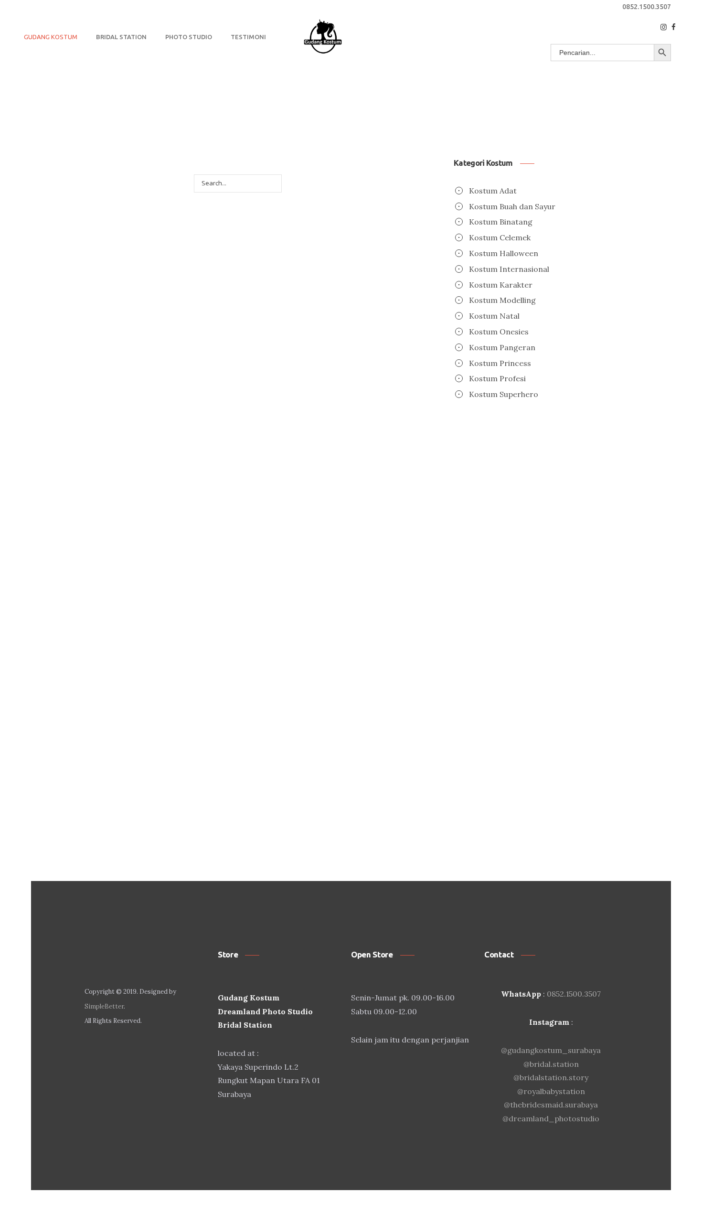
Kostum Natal (494, 316)
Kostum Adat (493, 190)
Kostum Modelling (502, 300)
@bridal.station (551, 1064)
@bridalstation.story (550, 1077)
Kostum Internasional (509, 269)
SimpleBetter (104, 1006)
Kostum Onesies (499, 331)
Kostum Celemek (500, 237)
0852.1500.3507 (646, 7)
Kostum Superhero (503, 394)
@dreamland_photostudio (550, 1118)
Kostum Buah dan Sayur (512, 206)
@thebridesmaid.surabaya (551, 1104)
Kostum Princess (500, 363)
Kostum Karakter (500, 285)
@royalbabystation (551, 1091)
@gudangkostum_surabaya (551, 1050)
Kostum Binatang (500, 221)
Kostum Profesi (497, 378)
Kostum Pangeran (502, 347)
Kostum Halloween (503, 253)
